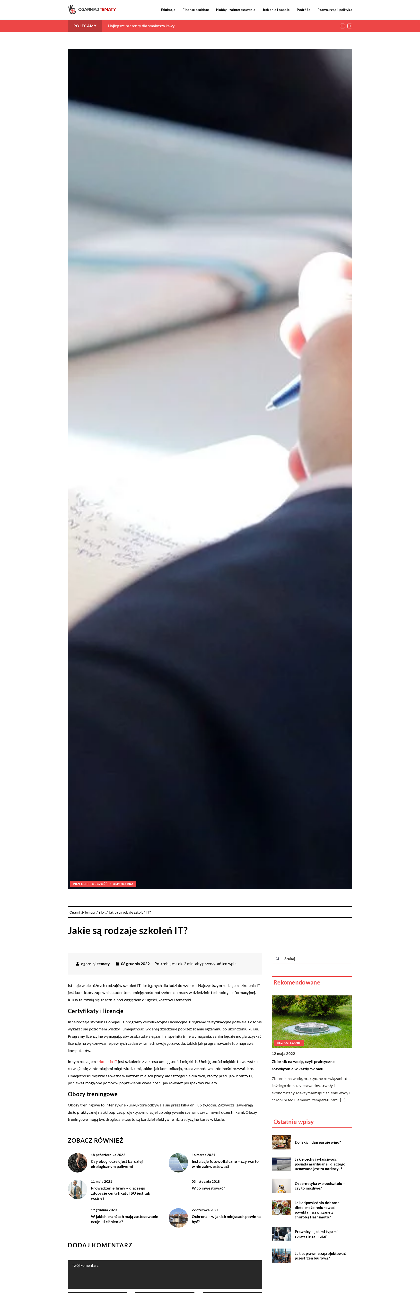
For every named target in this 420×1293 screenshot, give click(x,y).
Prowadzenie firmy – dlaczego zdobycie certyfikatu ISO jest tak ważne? (120, 1193)
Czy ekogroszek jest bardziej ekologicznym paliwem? (117, 1164)
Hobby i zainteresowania (235, 10)
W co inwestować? (208, 1188)
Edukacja (168, 10)
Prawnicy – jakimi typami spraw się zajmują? (316, 1234)
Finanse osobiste (196, 10)
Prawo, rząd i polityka (334, 10)
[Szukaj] (277, 958)
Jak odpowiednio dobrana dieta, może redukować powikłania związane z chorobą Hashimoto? (317, 1209)
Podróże (303, 10)
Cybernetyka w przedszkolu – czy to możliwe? (320, 1185)
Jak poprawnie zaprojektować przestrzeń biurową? (320, 1255)
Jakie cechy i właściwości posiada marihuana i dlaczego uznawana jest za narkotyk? (320, 1164)
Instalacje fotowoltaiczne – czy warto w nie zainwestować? (225, 1164)
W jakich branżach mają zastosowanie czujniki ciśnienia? (124, 1219)
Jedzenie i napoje (275, 10)
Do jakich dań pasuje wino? (318, 1142)
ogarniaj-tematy (95, 964)
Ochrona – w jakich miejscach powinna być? (226, 1219)
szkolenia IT (107, 1061)
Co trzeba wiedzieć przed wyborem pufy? (312, 1008)
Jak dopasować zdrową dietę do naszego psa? (147, 25)
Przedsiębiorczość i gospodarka (103, 884)
